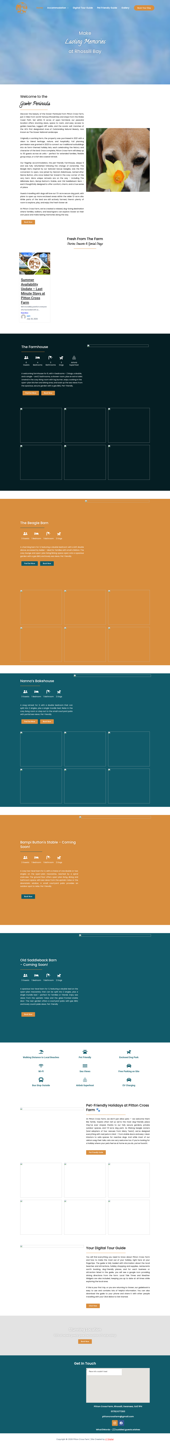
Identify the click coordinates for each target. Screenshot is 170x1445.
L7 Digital (109, 1439)
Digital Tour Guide (83, 7)
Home (39, 7)
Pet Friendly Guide (107, 7)
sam (28, 316)
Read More (24, 313)
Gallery (125, 7)
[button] (67, 8)
